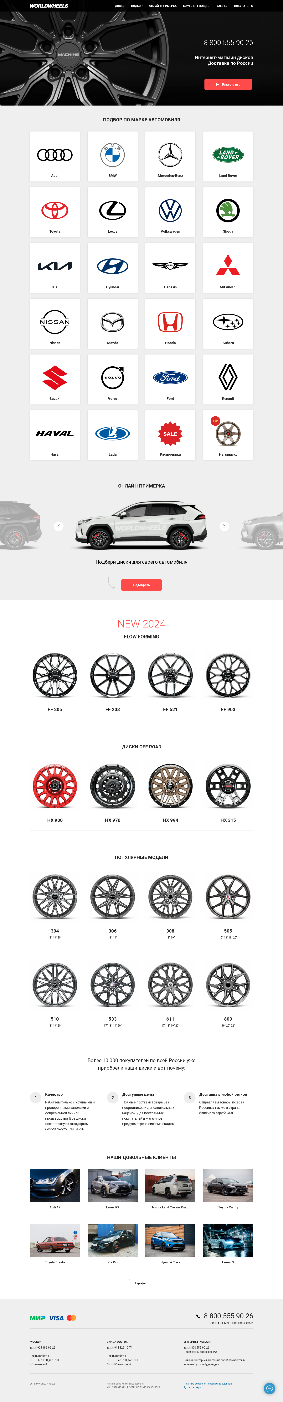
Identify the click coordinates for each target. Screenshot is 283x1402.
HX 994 (170, 820)
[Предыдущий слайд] (59, 526)
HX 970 (113, 820)
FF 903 (228, 709)
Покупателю (243, 5)
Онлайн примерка (163, 5)
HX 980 (55, 820)
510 (55, 1019)
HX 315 (228, 820)
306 (113, 931)
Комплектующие (196, 5)
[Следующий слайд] (224, 526)
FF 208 (112, 709)
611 (170, 1019)
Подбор (137, 5)
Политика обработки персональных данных (208, 1383)
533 (113, 1019)
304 (55, 931)
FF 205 (55, 709)
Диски (120, 5)
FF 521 (170, 709)
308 (170, 931)
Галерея (222, 5)
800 (228, 1019)
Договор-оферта (193, 1387)
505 (228, 931)
